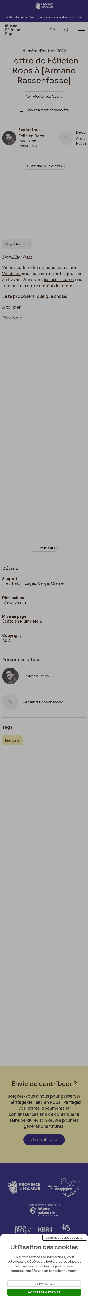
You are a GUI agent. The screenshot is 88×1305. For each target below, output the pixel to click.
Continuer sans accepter (65, 1238)
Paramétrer (44, 1284)
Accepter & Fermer (44, 1292)
